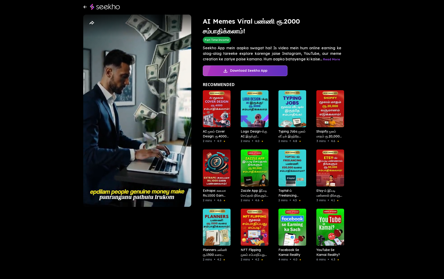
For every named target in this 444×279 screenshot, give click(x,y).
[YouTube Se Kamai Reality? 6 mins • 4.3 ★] (328, 227)
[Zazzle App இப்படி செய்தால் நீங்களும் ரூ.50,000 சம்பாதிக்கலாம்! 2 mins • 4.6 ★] (253, 167)
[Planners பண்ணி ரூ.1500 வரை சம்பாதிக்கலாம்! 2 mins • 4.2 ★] (215, 227)
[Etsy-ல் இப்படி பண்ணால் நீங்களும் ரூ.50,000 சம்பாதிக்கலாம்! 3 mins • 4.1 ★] (328, 167)
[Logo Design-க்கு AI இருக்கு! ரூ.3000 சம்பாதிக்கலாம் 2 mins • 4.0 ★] (253, 108)
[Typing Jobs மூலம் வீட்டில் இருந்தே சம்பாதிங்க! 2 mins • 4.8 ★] (290, 108)
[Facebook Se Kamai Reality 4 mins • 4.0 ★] (290, 227)
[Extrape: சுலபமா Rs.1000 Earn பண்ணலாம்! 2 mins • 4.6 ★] (215, 167)
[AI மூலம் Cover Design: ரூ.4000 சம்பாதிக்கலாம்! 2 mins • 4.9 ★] (215, 108)
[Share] (91, 23)
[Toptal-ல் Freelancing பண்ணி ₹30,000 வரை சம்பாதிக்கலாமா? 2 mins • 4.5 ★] (290, 167)
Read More (331, 59)
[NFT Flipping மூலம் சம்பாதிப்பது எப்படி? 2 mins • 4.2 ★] (253, 227)
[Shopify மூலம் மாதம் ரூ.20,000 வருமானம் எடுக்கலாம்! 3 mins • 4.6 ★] (328, 108)
